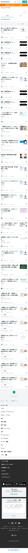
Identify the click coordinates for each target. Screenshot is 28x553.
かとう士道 (5, 48)
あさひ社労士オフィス (6, 37)
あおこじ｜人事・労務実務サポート (6, 121)
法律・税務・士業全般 (5, 54)
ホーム (2, 400)
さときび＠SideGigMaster (6, 72)
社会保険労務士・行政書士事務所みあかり (6, 274)
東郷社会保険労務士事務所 (6, 246)
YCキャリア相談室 (6, 288)
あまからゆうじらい (6, 86)
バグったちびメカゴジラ (6, 218)
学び (2, 214)
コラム (2, 82)
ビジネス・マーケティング (6, 33)
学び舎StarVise (6, 149)
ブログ (6, 400)
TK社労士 (4, 135)
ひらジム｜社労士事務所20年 (6, 232)
